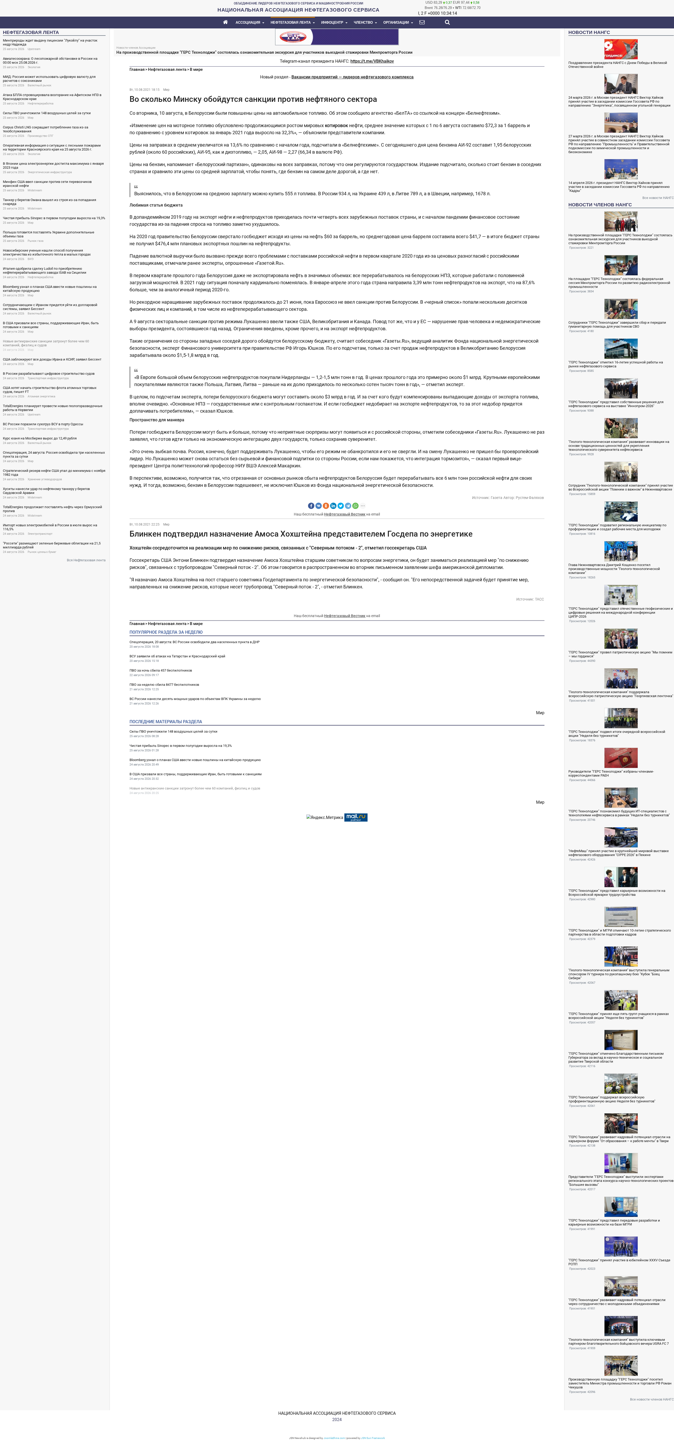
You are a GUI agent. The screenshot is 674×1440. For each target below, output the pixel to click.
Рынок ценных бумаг (42, 552)
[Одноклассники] (326, 506)
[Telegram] (348, 506)
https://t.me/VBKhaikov (372, 61)
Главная (137, 69)
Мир (30, 117)
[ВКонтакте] (318, 506)
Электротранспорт (40, 534)
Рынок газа (35, 241)
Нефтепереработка (40, 103)
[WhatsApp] (355, 506)
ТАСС (539, 599)
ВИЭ (30, 259)
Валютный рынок (39, 85)
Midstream (35, 190)
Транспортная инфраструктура (48, 378)
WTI (458, 8)
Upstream (34, 49)
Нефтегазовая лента (167, 69)
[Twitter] (341, 506)
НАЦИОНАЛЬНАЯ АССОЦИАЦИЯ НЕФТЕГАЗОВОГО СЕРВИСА (337, 1413)
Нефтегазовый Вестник (344, 514)
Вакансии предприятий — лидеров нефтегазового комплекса (352, 76)
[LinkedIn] (333, 506)
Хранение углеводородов (45, 479)
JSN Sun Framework (373, 1438)
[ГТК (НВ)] (337, 36)
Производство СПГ (40, 136)
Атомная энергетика (41, 396)
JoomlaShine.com (334, 1438)
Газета (496, 498)
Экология (34, 67)
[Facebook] (311, 506)
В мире (196, 69)
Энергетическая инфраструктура (50, 172)
